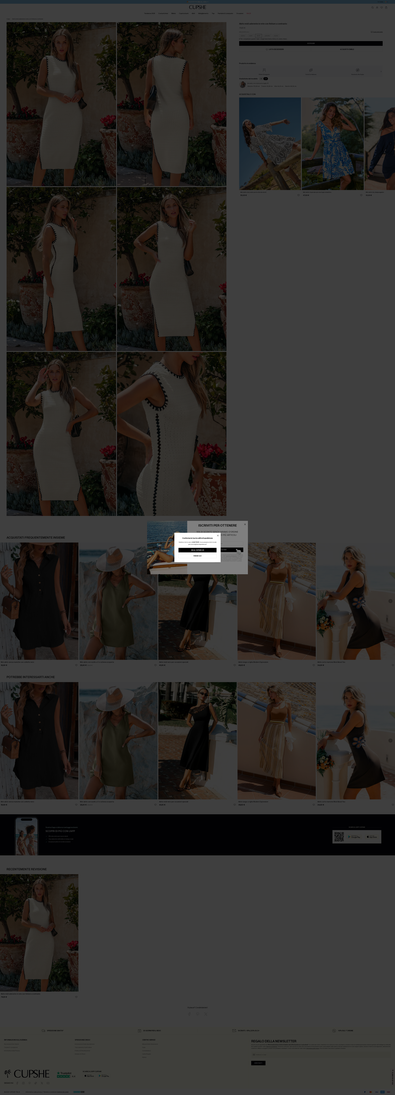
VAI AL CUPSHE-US (197, 550)
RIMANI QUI (197, 556)
